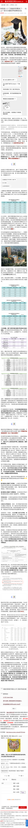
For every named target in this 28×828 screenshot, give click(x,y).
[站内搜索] (26, 1)
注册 (13, 799)
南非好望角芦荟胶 (9, 824)
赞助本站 (14, 779)
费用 (10, 736)
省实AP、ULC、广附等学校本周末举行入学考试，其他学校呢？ (14, 763)
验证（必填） (16, 792)
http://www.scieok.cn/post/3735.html (15, 732)
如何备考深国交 (11, 815)
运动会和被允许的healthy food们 (11, 704)
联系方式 (12, 817)
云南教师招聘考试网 (19, 824)
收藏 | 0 (14, 708)
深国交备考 (3, 815)
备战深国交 (6, 817)
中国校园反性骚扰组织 (18, 823)
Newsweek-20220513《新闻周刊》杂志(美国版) (13, 759)
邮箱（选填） (16, 786)
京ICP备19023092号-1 (9, 821)
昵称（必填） (16, 783)
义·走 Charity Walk (8, 697)
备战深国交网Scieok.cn (14, 1)
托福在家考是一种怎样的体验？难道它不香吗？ (12, 770)
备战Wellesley (9, 826)
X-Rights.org (9, 823)
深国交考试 (18, 815)
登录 (9, 799)
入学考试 (12, 5)
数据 (2, 736)
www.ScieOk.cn (9, 819)
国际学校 (6, 736)
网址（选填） (16, 789)
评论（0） (5, 779)
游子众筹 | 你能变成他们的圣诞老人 (12, 700)
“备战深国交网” (10, 712)
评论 (25, 13)
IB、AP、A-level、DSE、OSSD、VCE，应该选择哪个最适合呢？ (14, 767)
